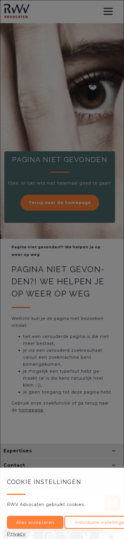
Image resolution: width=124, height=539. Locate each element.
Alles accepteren (35, 522)
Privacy (16, 534)
